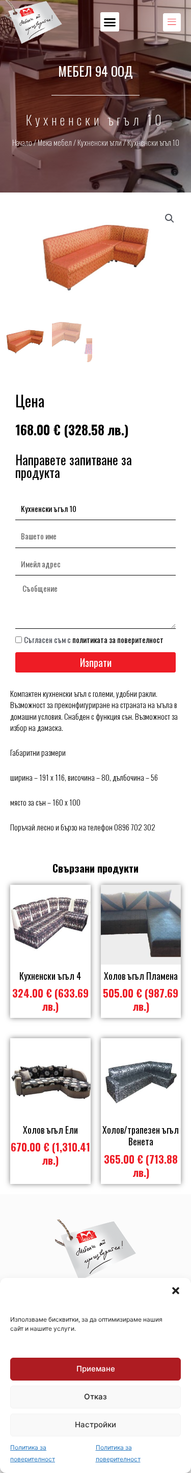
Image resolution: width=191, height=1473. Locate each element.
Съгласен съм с (93, 639)
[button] (176, 1291)
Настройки (95, 1424)
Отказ (95, 1396)
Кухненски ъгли (99, 142)
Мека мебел (55, 142)
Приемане (95, 1368)
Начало (22, 142)
